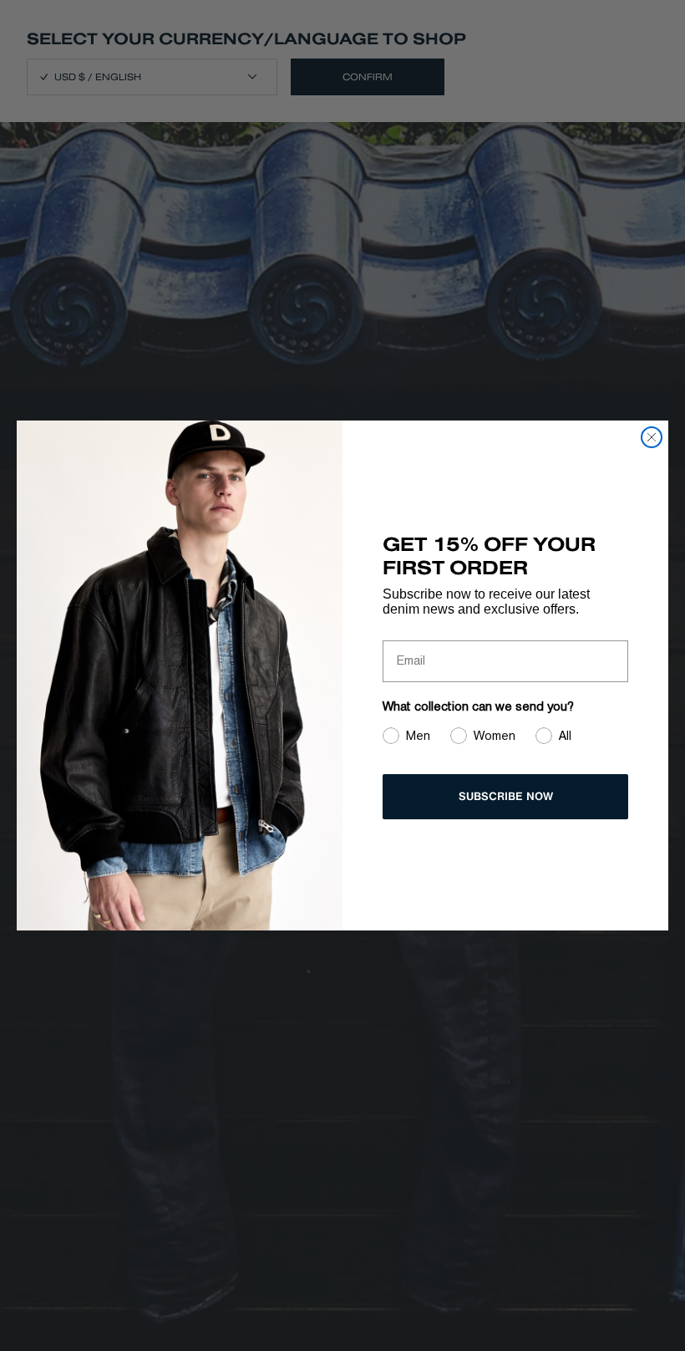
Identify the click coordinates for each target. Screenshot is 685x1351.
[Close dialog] (652, 437)
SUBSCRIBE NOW (506, 796)
